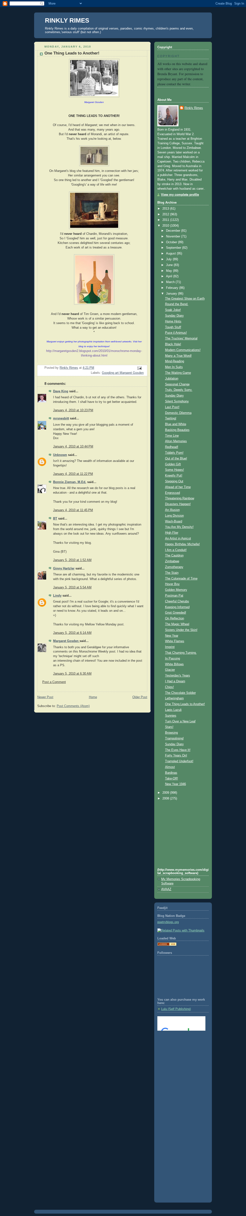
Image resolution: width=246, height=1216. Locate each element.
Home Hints (173, 321)
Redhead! (171, 447)
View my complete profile (180, 194)
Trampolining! (174, 738)
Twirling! (170, 418)
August (171, 253)
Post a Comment (54, 682)
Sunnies (170, 715)
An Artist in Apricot (178, 538)
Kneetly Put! (173, 475)
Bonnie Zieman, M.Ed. (69, 482)
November (173, 236)
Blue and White (175, 424)
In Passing (172, 658)
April (169, 276)
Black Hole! (173, 344)
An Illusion (172, 510)
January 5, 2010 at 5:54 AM (72, 587)
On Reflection (174, 618)
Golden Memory (176, 590)
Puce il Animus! (176, 332)
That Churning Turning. (181, 652)
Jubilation (171, 378)
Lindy (57, 595)
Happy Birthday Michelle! (182, 544)
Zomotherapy (174, 567)
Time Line (172, 435)
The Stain (171, 573)
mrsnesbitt (61, 418)
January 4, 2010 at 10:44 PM (73, 446)
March (171, 282)
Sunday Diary (174, 315)
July (169, 259)
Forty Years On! (176, 755)
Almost (170, 767)
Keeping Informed (177, 607)
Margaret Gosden (66, 641)
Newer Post (45, 697)
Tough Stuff (173, 327)
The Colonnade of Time (181, 578)
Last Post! (172, 407)
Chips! (169, 687)
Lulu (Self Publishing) (176, 1009)
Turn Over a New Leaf (180, 721)
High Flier (171, 532)
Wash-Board (173, 521)
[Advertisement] (179, 1054)
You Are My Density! (179, 527)
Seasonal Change (177, 384)
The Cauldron (174, 555)
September (174, 247)
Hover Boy (172, 584)
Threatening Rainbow (179, 498)
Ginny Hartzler (63, 568)
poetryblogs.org (168, 922)
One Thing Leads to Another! (185, 704)
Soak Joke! (173, 310)
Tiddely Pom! (174, 452)
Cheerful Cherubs (177, 601)
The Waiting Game (178, 373)
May (169, 270)
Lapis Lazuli (173, 710)
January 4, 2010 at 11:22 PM (73, 474)
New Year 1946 (175, 784)
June (170, 265)
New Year (171, 635)
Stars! (169, 727)
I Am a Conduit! (176, 550)
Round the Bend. (176, 304)
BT (55, 518)
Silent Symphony (177, 401)
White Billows (174, 664)
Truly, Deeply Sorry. (178, 390)
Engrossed (172, 493)
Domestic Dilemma (178, 413)
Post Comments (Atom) (73, 706)
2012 (166, 214)
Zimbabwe (172, 561)
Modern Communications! (183, 350)
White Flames (174, 641)
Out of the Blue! (176, 458)
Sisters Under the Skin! (181, 630)
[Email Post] (139, 368)
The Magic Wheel (177, 624)
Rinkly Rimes (193, 108)
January (172, 293)
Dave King (60, 391)
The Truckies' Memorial (181, 338)
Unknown (60, 455)
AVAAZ (166, 889)
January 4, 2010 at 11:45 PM (73, 510)
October (172, 242)
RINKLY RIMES (67, 20)
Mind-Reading (174, 361)
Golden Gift (173, 464)
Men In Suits (174, 367)
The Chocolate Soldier (180, 693)
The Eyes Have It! (178, 750)
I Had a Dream (175, 681)
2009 (166, 792)
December (173, 230)
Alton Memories (176, 441)
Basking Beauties (177, 430)
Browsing (171, 732)
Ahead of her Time (178, 487)
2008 (166, 798)
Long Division (174, 515)
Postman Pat (174, 595)
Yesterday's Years (177, 675)
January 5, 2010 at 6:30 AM (72, 673)
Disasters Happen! (178, 504)
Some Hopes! (174, 470)
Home (93, 697)
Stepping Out (174, 481)
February (172, 288)
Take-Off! (171, 778)
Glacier (170, 670)
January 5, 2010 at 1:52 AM (72, 560)
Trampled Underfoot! (179, 761)
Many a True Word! (178, 355)
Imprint (170, 647)
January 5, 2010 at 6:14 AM (72, 633)
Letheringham (174, 698)
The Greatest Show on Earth (185, 298)
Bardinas (171, 772)
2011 (166, 220)
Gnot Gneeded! (175, 612)
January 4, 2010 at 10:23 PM (73, 410)
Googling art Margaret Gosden (123, 373)
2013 (166, 208)
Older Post (139, 697)
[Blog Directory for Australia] (167, 945)
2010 (166, 225)
